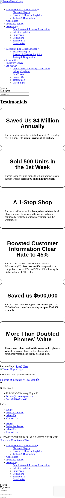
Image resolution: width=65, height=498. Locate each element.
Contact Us (18, 37)
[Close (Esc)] (10, 494)
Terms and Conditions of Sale (15, 440)
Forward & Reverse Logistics (27, 15)
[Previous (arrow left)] (1, 497)
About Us (11, 26)
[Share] (7, 494)
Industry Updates (21, 32)
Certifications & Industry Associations (31, 29)
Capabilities (12, 20)
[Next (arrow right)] (4, 497)
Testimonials (19, 40)
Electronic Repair (21, 12)
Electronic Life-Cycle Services (21, 9)
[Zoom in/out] (1, 494)
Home (9, 409)
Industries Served (15, 23)
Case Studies (19, 43)
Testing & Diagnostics (24, 18)
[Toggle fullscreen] (4, 494)
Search (3, 88)
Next (25, 366)
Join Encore (18, 35)
